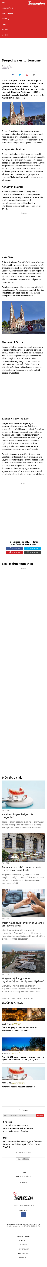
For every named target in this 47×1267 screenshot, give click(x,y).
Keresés (40, 1116)
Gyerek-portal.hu (23, 1253)
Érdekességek (23, 1159)
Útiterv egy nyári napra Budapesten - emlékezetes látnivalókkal (19, 1028)
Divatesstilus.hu (23, 1249)
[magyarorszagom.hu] (36, 3)
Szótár (23, 1110)
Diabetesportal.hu (23, 1244)
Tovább (24, 1131)
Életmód (5, 29)
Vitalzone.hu (23, 1240)
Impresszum (23, 1182)
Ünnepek (5, 35)
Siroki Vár (7, 1122)
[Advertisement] (23, 232)
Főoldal (23, 1172)
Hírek (4, 24)
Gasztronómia (7, 13)
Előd (5, 1138)
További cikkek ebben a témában (18, 998)
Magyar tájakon (8, 8)
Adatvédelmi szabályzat (23, 1176)
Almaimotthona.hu (23, 1236)
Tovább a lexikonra (23, 1152)
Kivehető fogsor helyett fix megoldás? (20, 1087)
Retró (4, 19)
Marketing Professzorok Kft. (30, 1226)
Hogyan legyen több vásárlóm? (24, 1206)
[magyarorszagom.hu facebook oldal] (23, 1214)
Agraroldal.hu (23, 1257)
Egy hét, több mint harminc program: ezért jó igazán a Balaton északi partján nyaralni (23, 1058)
